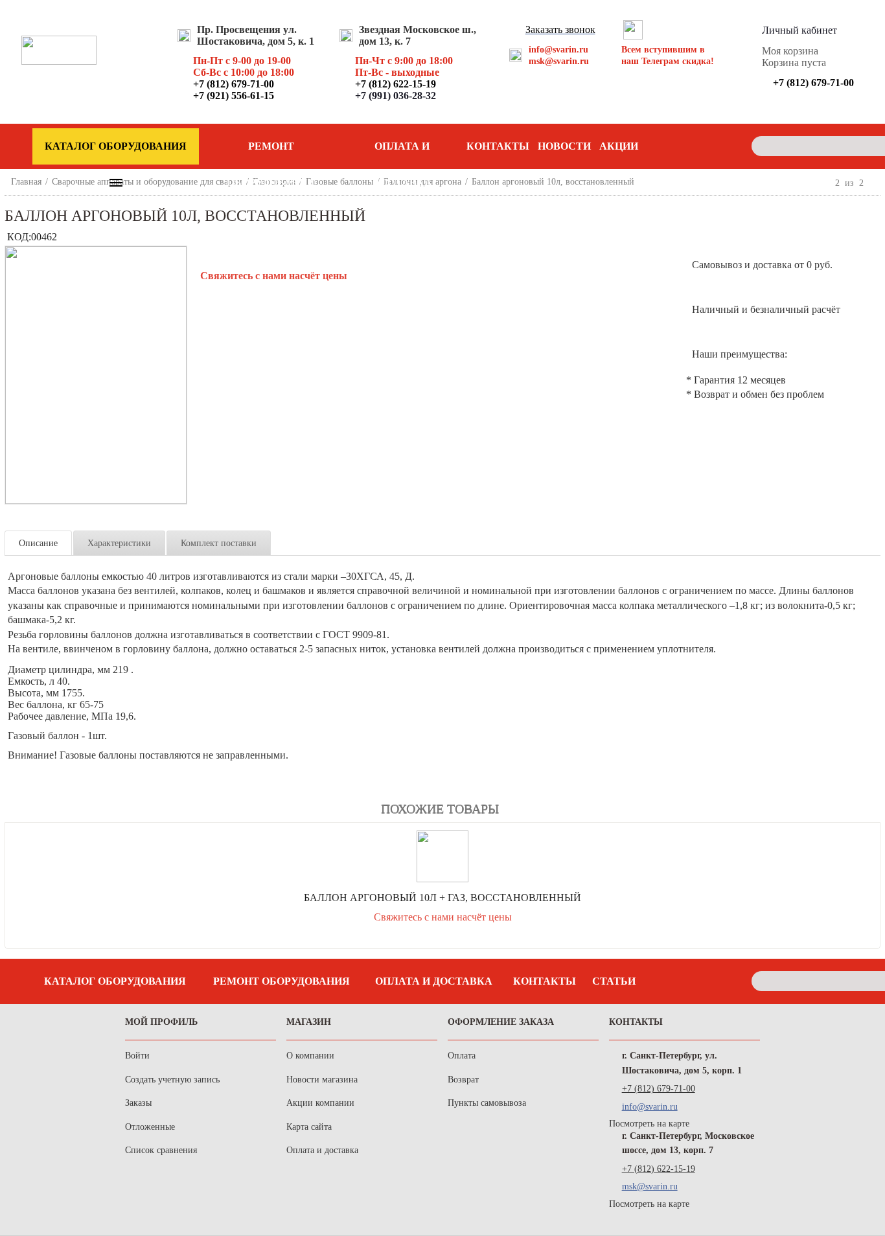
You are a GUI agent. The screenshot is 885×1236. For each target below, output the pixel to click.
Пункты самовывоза (487, 1103)
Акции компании (320, 1103)
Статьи (614, 981)
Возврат (463, 1079)
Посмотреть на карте (649, 1123)
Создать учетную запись (172, 1079)
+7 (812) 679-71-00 (658, 1088)
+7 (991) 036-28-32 (395, 95)
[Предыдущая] (824, 183)
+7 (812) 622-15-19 (658, 1169)
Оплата (462, 1055)
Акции (618, 146)
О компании (310, 1055)
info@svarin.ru (558, 49)
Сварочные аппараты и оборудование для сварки (147, 182)
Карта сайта (309, 1127)
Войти (137, 1055)
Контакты (497, 146)
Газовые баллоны (339, 182)
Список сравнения (161, 1150)
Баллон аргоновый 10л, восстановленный (553, 182)
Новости (564, 146)
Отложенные (150, 1127)
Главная (26, 182)
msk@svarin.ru (559, 61)
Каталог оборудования (115, 981)
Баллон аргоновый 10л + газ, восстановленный (442, 897)
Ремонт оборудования (271, 153)
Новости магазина (322, 1079)
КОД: (19, 236)
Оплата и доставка (402, 153)
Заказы (138, 1103)
